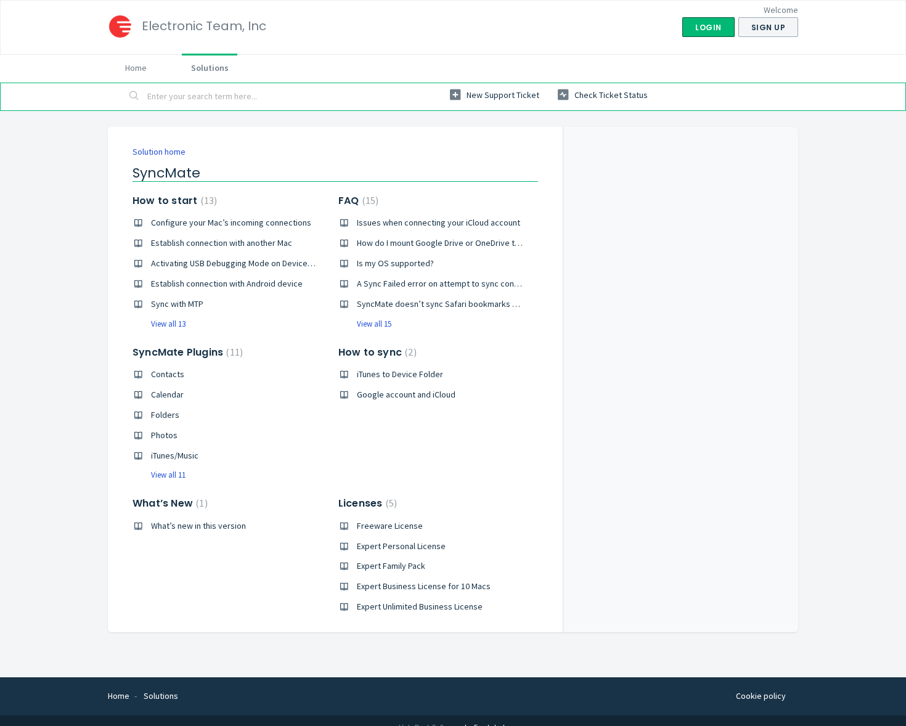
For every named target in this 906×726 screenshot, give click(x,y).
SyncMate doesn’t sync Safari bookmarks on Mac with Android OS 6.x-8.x (490, 303)
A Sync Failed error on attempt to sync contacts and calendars (472, 283)
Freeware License (390, 525)
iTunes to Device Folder (400, 374)
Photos (164, 435)
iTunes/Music (174, 455)
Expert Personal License (401, 546)
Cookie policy (761, 695)
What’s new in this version (198, 525)
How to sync (376, 352)
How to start (173, 201)
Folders (165, 414)
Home (136, 67)
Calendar (167, 394)
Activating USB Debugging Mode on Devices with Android (255, 263)
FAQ (356, 201)
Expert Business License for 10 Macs (424, 586)
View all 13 (168, 324)
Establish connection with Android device (227, 283)
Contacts (167, 374)
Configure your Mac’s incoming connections (231, 222)
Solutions (210, 67)
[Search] (134, 96)
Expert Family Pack (391, 565)
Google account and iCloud (406, 394)
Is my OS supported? (395, 263)
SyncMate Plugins (186, 352)
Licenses (366, 503)
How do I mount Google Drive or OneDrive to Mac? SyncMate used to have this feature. (516, 242)
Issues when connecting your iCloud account (438, 222)
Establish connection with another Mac (221, 242)
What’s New (169, 503)
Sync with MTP (177, 303)
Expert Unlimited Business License (420, 606)
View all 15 (374, 324)
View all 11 (168, 475)
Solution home (159, 151)
